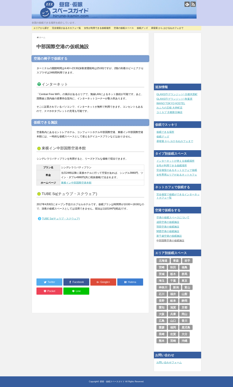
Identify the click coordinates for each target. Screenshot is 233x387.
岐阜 (173, 300)
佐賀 (173, 334)
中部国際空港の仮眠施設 (170, 240)
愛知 (162, 307)
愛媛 (162, 327)
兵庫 (173, 314)
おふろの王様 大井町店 (169, 107)
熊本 (162, 340)
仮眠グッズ (142, 28)
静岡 (184, 300)
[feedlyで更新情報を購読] (187, 4)
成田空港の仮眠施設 (167, 222)
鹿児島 (186, 327)
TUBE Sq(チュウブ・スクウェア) (61, 218)
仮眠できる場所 (165, 132)
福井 (173, 294)
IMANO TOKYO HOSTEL (170, 103)
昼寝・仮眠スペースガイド (112, 381)
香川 (184, 320)
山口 (173, 320)
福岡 (173, 327)
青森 (176, 260)
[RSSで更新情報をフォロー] (193, 4)
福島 (184, 267)
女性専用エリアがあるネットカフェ (176, 174)
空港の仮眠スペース (124, 28)
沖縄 (184, 340)
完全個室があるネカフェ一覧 (66, 28)
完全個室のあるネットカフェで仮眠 (176, 170)
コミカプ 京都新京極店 (169, 112)
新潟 (176, 287)
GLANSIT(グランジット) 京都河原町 (176, 94)
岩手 (187, 260)
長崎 (162, 334)
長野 (162, 300)
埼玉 (162, 280)
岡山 (184, 314)
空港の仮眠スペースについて (172, 217)
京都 (184, 307)
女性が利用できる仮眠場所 (97, 28)
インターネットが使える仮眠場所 (175, 161)
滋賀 (173, 307)
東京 (184, 280)
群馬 (184, 274)
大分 (184, 334)
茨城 (162, 274)
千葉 (173, 280)
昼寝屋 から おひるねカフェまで (167, 28)
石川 (162, 294)
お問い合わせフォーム (169, 362)
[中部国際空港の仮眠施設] (130, 282)
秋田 (173, 267)
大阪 (162, 314)
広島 (162, 320)
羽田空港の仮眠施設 (167, 226)
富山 (187, 287)
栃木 (173, 274)
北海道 (163, 260)
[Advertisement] (60, 252)
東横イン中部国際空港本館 (76, 182)
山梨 (184, 294)
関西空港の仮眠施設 (167, 231)
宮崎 (162, 267)
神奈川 (163, 287)
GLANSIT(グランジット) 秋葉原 (174, 99)
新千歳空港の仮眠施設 (169, 236)
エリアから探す (41, 28)
